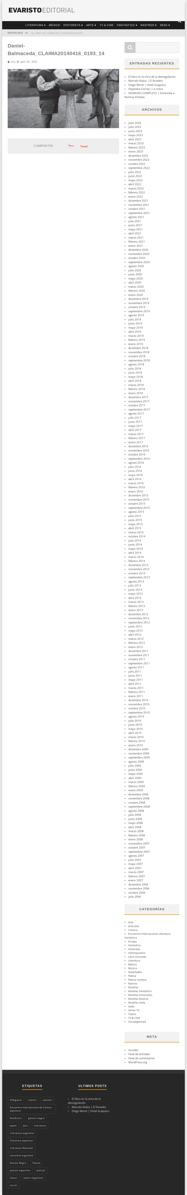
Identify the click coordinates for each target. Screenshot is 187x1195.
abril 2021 (134, 233)
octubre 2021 (136, 209)
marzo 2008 (136, 831)
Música (132, 968)
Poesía (37, 1162)
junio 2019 (135, 323)
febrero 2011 (136, 692)
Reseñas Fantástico (140, 991)
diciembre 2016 (138, 446)
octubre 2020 (136, 258)
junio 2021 (135, 225)
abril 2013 (134, 598)
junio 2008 (135, 819)
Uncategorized (137, 1021)
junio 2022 (135, 176)
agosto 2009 (136, 761)
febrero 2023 (136, 147)
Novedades (135, 972)
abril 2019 (134, 331)
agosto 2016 (136, 462)
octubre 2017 (136, 405)
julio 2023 (134, 127)
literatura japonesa (21, 1140)
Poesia (132, 976)
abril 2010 (134, 733)
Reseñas (133, 987)
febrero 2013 (136, 606)
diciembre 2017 (138, 397)
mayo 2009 (135, 774)
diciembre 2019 (138, 299)
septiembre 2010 (139, 712)
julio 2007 (134, 860)
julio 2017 (134, 417)
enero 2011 (135, 696)
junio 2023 (135, 131)
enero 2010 (135, 745)
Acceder (133, 1050)
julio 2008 (134, 815)
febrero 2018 (136, 389)
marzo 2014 (136, 557)
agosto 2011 (136, 667)
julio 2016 (134, 467)
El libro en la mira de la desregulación (57, 33)
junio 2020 (135, 274)
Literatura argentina (22, 1133)
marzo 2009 (136, 782)
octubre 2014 (136, 536)
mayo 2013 (135, 593)
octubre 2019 (136, 307)
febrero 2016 (136, 487)
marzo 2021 (136, 237)
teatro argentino (33, 1177)
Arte (90, 25)
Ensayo (132, 941)
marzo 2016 (136, 483)
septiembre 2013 (139, 577)
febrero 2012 (136, 643)
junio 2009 (135, 770)
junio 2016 (135, 471)
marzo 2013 (136, 602)
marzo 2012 (136, 639)
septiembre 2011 (139, 663)
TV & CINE (107, 25)
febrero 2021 (136, 241)
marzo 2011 (136, 688)
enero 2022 (135, 196)
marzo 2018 (136, 385)
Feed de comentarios (141, 1058)
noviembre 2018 (138, 352)
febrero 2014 (136, 561)
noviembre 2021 (138, 205)
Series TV (133, 1010)
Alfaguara (16, 1099)
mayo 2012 (135, 630)
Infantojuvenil (136, 953)
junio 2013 (135, 589)
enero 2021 (135, 245)
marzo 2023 (136, 143)
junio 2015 (135, 520)
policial (41, 1170)
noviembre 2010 (138, 704)
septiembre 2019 (139, 311)
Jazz (25, 1125)
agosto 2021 (136, 217)
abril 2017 (134, 430)
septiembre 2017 (139, 409)
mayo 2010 (135, 729)
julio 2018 (134, 368)
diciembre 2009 (138, 749)
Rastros (147, 25)
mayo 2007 (135, 864)
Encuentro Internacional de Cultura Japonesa (31, 1109)
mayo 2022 (135, 180)
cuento (32, 1099)
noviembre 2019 (138, 303)
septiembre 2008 (139, 806)
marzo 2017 (136, 434)
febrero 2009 (136, 786)
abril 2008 (134, 827)
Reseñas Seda (136, 1002)
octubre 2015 (136, 503)
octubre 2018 (136, 356)
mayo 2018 (135, 376)
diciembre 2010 (138, 700)
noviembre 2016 (138, 450)
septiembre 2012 (139, 622)
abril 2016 (134, 479)
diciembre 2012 (138, 614)
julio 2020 (134, 270)
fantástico (16, 1118)
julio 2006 (134, 896)
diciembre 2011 (138, 651)
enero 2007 (135, 880)
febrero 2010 (136, 741)
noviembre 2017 (138, 401)
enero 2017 (135, 442)
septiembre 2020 (139, 262)
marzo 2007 (136, 872)
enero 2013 (135, 610)
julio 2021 (134, 221)
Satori (13, 1177)
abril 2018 (134, 381)
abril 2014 (134, 552)
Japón (13, 1125)
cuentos (47, 1099)
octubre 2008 (136, 802)
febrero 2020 (136, 290)
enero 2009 (135, 790)
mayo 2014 (135, 548)
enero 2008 (135, 839)
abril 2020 (134, 282)
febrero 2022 (136, 192)
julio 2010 (134, 720)
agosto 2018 (136, 364)
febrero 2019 (136, 340)
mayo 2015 (135, 524)
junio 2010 (135, 724)
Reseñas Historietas (140, 995)
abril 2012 (134, 634)
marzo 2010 (136, 737)
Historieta (71, 25)
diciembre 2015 (138, 495)
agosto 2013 (136, 581)
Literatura (34, 25)
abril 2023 (134, 139)
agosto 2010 (136, 716)
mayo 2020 (135, 278)
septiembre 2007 (139, 851)
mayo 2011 (135, 679)
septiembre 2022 (139, 168)
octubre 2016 (136, 454)
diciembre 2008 (138, 794)
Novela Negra (18, 1162)
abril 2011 (134, 683)
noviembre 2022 (138, 159)
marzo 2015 (136, 532)
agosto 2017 (136, 413)
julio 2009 (134, 765)
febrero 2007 (136, 876)
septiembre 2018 (139, 360)
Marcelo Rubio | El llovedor (145, 80)
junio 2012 (135, 626)
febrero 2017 (136, 438)
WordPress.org (137, 1062)
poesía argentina (20, 1170)
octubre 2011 (136, 659)
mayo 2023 (135, 135)
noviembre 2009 (138, 753)
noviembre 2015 (138, 499)
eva (13, 61)
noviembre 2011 (138, 655)
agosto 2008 (136, 810)
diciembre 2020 (138, 249)
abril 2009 (134, 778)
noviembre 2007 (138, 843)
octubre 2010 (136, 708)
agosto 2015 (136, 512)
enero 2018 (135, 393)
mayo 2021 (135, 229)
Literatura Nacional (21, 1148)
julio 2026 (134, 123)
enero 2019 (135, 344)
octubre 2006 (136, 892)
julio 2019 (134, 319)
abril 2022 (134, 184)
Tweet (84, 146)
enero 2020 (135, 295)
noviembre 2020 (138, 254)
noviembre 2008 (138, 798)
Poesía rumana (137, 979)
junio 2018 (135, 372)
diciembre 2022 (138, 155)
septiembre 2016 (139, 458)
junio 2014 (135, 544)
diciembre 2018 (138, 348)
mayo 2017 (135, 426)
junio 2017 (135, 421)
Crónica (133, 930)
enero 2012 (135, 647)
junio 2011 (135, 675)
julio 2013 (134, 585)
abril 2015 (134, 528)
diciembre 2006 (138, 884)
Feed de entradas (139, 1054)
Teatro (132, 1014)
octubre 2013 (136, 573)
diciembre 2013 (138, 565)
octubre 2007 (136, 847)
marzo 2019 (136, 336)
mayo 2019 (135, 327)
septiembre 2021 (139, 213)
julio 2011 (134, 671)
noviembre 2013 (138, 569)
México (54, 25)
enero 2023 (135, 151)
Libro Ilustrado (137, 956)
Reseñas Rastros (138, 998)
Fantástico (126, 25)
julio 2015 (134, 516)
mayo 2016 (135, 475)
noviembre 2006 (138, 888)
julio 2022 (134, 172)
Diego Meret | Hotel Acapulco (147, 85)
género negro (36, 1118)
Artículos (133, 926)
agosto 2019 (136, 315)
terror (13, 1185)
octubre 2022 (136, 164)
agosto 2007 (136, 855)
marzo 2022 (136, 188)
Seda (163, 25)
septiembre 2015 (139, 508)
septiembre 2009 (139, 757)
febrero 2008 (136, 835)
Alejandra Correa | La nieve (145, 89)
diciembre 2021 (138, 200)
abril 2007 (134, 868)
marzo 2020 (136, 286)
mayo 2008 (135, 823)
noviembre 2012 (138, 618)
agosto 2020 (136, 266)
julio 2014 (134, 540)
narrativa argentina (21, 1155)
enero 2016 (135, 491)
